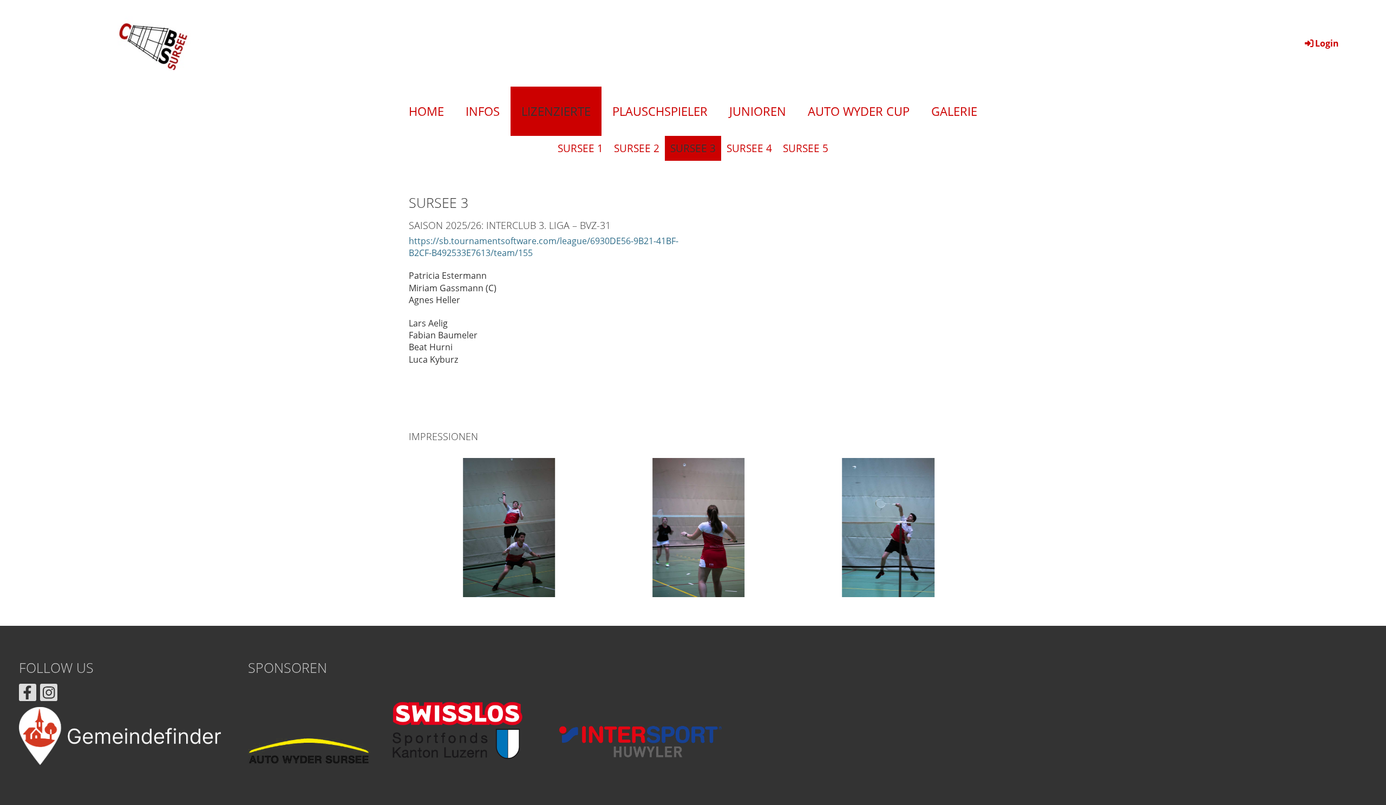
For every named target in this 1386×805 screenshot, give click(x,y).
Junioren (757, 111)
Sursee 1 (580, 148)
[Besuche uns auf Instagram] (48, 694)
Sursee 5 (805, 148)
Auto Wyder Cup (859, 111)
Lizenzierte (556, 111)
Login (1327, 43)
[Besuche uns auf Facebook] (27, 694)
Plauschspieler (660, 111)
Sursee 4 (749, 148)
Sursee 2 (636, 148)
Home (426, 111)
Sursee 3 (693, 148)
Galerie (954, 111)
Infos (483, 111)
